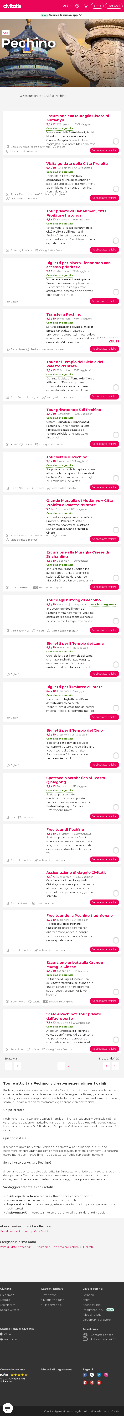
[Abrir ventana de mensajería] (8, 1408)
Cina (5, 32)
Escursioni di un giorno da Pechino (57, 1247)
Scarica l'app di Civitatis (17, 1329)
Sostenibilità (8, 1304)
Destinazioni (49, 1295)
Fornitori (88, 1295)
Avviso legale (74, 1411)
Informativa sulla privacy (96, 1411)
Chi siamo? (7, 1295)
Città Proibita (42, 1231)
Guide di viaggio (51, 1304)
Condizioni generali (54, 1411)
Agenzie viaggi (92, 1304)
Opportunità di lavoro (97, 1319)
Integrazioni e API (94, 1309)
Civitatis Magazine (52, 1299)
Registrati (114, 5)
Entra (97, 5)
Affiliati (87, 1299)
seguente (105, 1066)
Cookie (115, 1411)
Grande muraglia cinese (15, 1231)
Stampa (5, 1299)
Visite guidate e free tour (15, 1247)
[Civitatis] (12, 6)
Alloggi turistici (92, 1314)
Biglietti (88, 1247)
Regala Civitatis (9, 1309)
